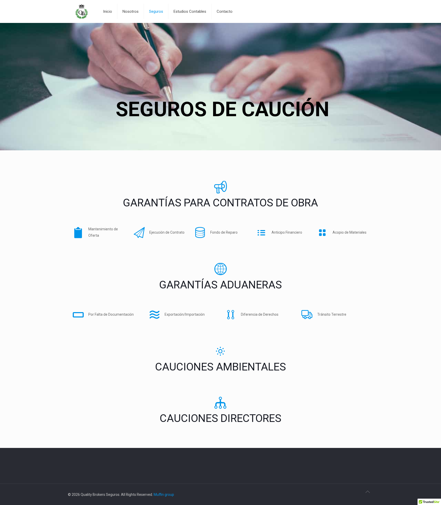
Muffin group (164, 495)
